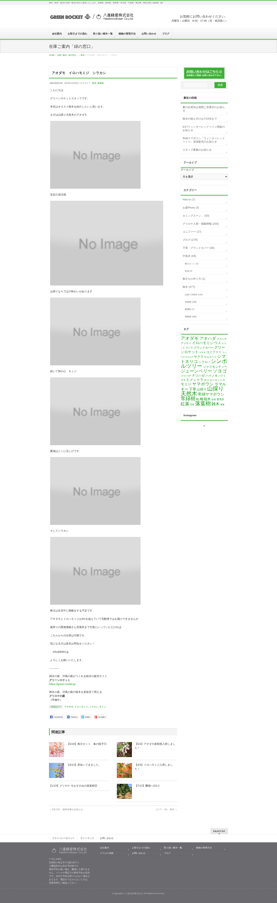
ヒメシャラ (194, 380)
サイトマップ (87, 838)
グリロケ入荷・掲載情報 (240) (201, 223)
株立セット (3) (191, 264)
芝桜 (192, 404)
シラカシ (93, 706)
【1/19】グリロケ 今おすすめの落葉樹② (73, 785)
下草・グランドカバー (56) (199, 247)
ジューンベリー (196, 371)
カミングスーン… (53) (196, 215)
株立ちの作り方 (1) (194, 278)
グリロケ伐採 (106, 853)
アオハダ (208, 338)
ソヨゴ (220, 370)
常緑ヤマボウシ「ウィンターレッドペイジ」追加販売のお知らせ (204, 140)
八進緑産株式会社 (134, 893)
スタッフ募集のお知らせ (197, 149)
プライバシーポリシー (63, 838)
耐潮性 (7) (189, 309)
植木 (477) (189, 286)
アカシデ (222, 338)
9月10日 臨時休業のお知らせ (66, 809)
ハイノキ (212, 375)
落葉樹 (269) (191, 316)
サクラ (199, 357)
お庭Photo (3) (191, 207)
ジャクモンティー (215, 366)
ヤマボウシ (203, 384)
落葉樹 (100, 83)
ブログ (167, 853)
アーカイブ (187, 169)
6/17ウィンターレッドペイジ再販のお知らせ (204, 128)
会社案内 (104, 847)
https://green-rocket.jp (62, 683)
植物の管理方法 (204, 847)
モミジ (102, 706)
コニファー (213, 352)
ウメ (217, 343)
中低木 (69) (189, 255)
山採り (202, 389)
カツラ (189, 347)
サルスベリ (210, 357)
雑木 (216, 404)
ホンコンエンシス (214, 379)
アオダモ (68, 706)
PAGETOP (219, 831)
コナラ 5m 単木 (166, 809)
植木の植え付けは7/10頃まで (200, 118)
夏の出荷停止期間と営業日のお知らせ (204, 109)
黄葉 (222, 404)
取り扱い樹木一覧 (173, 847)
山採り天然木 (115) (194, 294)
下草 (192, 389)
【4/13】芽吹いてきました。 (84, 764)
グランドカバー (203, 347)
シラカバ (204, 361)
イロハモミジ (81, 706)
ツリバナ (186, 375)
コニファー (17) (192, 231)
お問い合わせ (106, 838)
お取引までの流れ (141, 847)
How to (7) (189, 199)
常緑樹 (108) (191, 302)
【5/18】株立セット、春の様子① (86, 743)
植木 (94, 83)
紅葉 (185, 404)
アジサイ (186, 343)
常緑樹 (188, 398)
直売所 (220, 399)
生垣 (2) (188, 271)
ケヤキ (202, 352)
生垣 (213, 399)
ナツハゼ (198, 375)
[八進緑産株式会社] (91, 18)
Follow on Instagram (207, 432)
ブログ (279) (190, 239)
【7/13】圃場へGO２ (147, 785)
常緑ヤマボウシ (211, 394)
